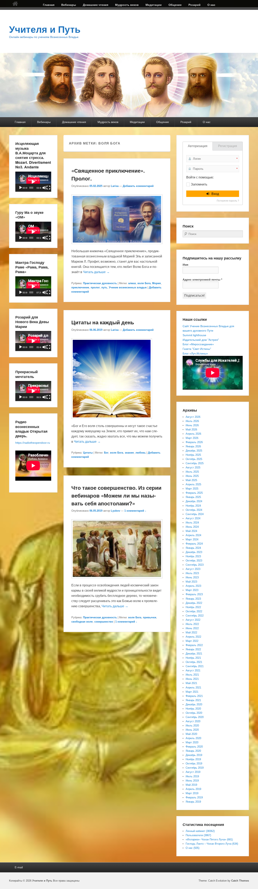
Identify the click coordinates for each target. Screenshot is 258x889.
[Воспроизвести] (21, 188)
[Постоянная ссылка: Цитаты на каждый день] (111, 420)
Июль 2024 (192, 522)
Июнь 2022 (192, 628)
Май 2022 (191, 632)
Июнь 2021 (192, 678)
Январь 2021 (193, 700)
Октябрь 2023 (194, 560)
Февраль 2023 (194, 594)
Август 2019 (193, 771)
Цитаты (88, 452)
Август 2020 (193, 721)
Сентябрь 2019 (195, 767)
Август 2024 (193, 518)
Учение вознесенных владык (128, 287)
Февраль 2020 (194, 746)
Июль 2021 (192, 674)
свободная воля (82, 621)
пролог (95, 287)
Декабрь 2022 (194, 602)
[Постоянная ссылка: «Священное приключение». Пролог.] (116, 246)
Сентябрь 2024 (195, 514)
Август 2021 (193, 670)
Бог (106, 452)
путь (104, 287)
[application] (33, 182)
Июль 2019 (192, 776)
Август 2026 (193, 416)
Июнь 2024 (192, 526)
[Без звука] (44, 188)
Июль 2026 (192, 421)
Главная (48, 4)
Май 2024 (191, 531)
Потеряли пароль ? (228, 200)
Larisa (115, 185)
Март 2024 (192, 539)
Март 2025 (192, 488)
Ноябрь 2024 (193, 505)
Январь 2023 (193, 598)
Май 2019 (191, 784)
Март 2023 (192, 590)
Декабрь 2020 (194, 704)
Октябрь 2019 (194, 763)
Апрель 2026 (193, 433)
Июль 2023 (192, 573)
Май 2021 (191, 683)
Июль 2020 (192, 725)
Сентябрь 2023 (195, 564)
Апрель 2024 (193, 535)
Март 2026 (192, 437)
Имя (185, 264)
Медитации (154, 4)
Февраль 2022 (194, 645)
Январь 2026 (193, 446)
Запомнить (199, 184)
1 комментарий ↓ (135, 510)
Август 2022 (193, 619)
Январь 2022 (193, 649)
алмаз (132, 283)
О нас (211, 4)
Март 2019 (192, 793)
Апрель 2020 (193, 738)
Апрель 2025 (193, 484)
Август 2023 (193, 568)
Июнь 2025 (192, 475)
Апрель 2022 (193, 636)
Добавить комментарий (138, 185)
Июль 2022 (192, 624)
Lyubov (115, 510)
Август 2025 (193, 467)
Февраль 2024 (194, 543)
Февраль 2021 (194, 695)
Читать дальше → (96, 272)
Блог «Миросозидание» (198, 344)
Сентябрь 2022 (195, 615)
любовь (140, 452)
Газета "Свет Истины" (197, 348)
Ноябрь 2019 (193, 759)
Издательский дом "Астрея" (201, 339)
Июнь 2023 (192, 577)
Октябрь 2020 (194, 712)
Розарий (194, 4)
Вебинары (68, 4)
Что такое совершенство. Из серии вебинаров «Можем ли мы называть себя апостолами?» (116, 495)
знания (129, 452)
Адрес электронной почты (202, 279)
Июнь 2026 (192, 425)
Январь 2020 (193, 750)
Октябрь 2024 (194, 509)
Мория (156, 283)
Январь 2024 (193, 547)
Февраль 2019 (194, 797)
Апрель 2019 (193, 789)
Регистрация (227, 146)
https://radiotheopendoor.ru (32, 442)
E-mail (19, 867)
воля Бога (144, 283)
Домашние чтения (95, 4)
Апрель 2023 (193, 585)
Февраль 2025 (194, 492)
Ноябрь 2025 (193, 454)
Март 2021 (192, 691)
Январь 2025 (193, 497)
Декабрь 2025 (194, 450)
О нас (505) (192, 847)
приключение (80, 287)
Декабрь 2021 (194, 653)
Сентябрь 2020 (195, 717)
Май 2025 (191, 480)
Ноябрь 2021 (193, 657)
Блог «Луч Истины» (195, 353)
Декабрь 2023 (194, 552)
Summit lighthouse (194, 335)
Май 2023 (191, 581)
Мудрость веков (127, 4)
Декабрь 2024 (194, 501)
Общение (175, 4)
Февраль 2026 (194, 442)
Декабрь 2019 (194, 755)
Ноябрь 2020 (193, 708)
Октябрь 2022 (194, 611)
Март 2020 (192, 742)
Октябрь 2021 (194, 662)
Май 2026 (191, 429)
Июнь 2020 (192, 729)
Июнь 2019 (192, 780)
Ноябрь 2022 (193, 607)
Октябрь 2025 (194, 459)
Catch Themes (240, 880)
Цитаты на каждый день (102, 322)
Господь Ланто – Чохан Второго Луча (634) (212, 843)
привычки (149, 617)
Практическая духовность (100, 283)
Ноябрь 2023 (193, 556)
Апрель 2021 (193, 687)
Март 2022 (192, 640)
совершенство (103, 621)
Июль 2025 (192, 471)
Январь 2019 (193, 801)
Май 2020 (191, 733)
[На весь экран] (48, 188)
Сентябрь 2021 (195, 666)
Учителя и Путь (44, 29)
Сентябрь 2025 (195, 463)
